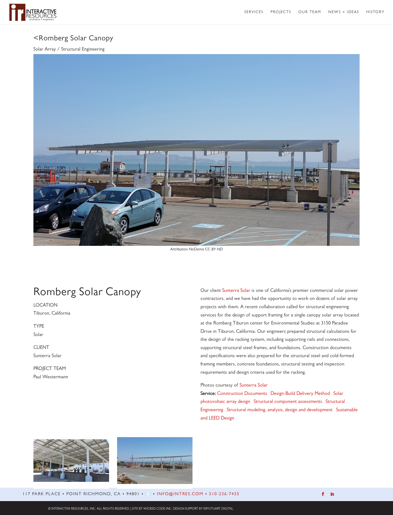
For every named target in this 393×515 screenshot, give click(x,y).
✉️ (148, 494)
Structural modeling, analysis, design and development (280, 410)
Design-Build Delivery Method (300, 394)
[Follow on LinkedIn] (332, 494)
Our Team (309, 12)
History (375, 12)
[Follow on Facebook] (323, 494)
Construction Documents (242, 394)
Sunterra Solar (236, 291)
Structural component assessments (288, 402)
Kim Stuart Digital (218, 509)
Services (253, 12)
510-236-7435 (224, 494)
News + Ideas (343, 12)
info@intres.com (180, 494)
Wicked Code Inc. (157, 509)
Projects (281, 12)
